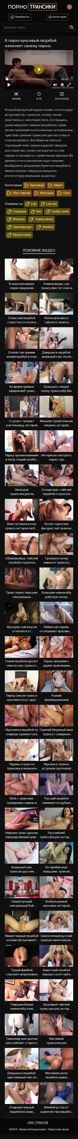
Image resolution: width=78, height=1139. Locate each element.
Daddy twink (60, 211)
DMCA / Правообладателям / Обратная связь (39, 1129)
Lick (33, 204)
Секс (66, 193)
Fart (38, 211)
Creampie (19, 211)
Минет (58, 185)
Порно (31, 7)
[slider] (31, 79)
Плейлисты (21, 16)
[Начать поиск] (71, 27)
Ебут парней (21, 193)
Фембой (47, 227)
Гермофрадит (22, 227)
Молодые (46, 193)
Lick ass (51, 204)
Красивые (37, 185)
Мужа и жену (21, 235)
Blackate (18, 219)
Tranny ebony (43, 219)
